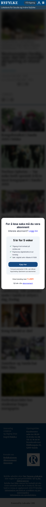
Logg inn (39, 2)
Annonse (8, 463)
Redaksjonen (10, 457)
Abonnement (10, 460)
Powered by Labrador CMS (23, 503)
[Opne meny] (43, 3)
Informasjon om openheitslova (23, 495)
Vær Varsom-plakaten (32, 476)
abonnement (28, 283)
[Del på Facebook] (19, 84)
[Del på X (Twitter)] (23, 84)
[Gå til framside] (11, 2)
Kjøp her (23, 264)
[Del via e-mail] (26, 84)
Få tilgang (30, 3)
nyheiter (7, 94)
